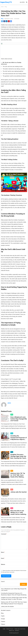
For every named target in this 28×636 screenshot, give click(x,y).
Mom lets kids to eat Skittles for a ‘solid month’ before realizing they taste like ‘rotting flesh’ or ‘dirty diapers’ (18, 514)
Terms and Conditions (19, 628)
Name (3, 552)
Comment (4, 534)
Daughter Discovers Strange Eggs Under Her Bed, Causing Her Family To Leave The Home (18, 457)
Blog (6, 6)
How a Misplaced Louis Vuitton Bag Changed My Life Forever (18, 418)
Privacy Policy (9, 628)
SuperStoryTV (6, 2)
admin (9, 403)
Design (3, 618)
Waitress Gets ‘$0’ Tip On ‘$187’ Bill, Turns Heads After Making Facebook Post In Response (17, 476)
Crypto (2, 616)
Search (3, 581)
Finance (3, 621)
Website (3, 564)
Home (2, 6)
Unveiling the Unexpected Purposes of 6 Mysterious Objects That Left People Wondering (18, 439)
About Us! (11, 630)
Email (3, 558)
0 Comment (16, 18)
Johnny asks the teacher (18, 492)
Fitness (3, 624)
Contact (17, 630)
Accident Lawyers (5, 610)
